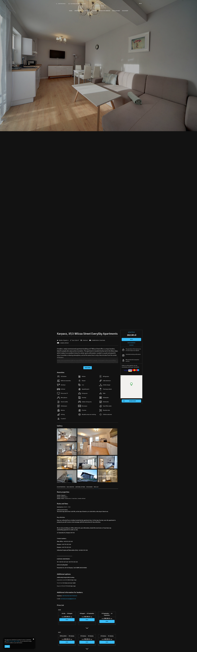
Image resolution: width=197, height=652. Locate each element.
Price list (131, 345)
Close (7, 646)
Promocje (87, 11)
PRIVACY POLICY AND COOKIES (13, 641)
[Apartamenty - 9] (107, 462)
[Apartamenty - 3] (97, 442)
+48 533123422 (61, 3)
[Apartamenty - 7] (87, 463)
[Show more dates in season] (87, 629)
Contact (94, 11)
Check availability (131, 342)
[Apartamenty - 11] (67, 463)
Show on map (132, 401)
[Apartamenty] (98, 5)
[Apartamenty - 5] (67, 449)
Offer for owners (104, 11)
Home (70, 11)
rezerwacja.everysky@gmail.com (78, 3)
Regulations (116, 11)
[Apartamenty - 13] (107, 476)
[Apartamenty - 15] (87, 476)
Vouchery (125, 11)
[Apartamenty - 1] (67, 435)
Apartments (78, 11)
